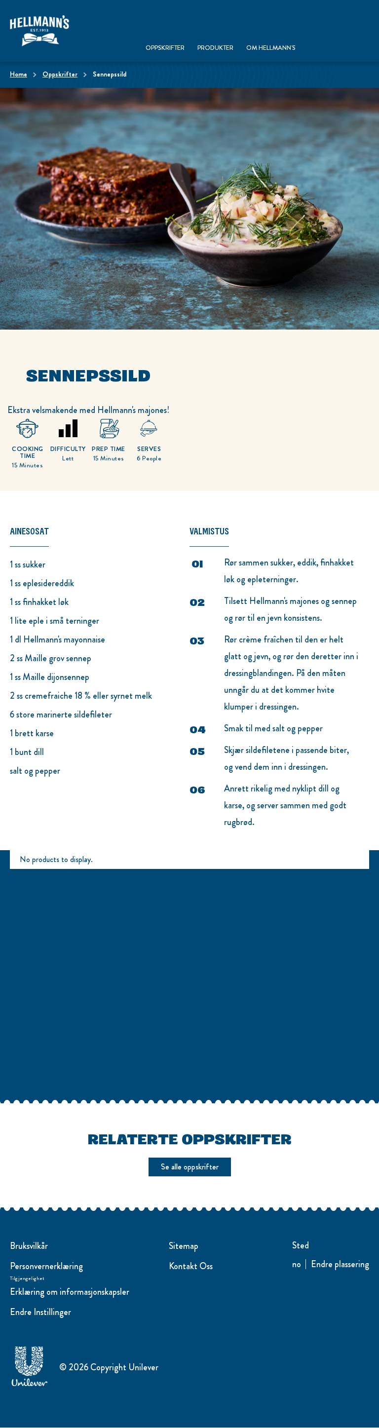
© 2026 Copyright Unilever (108, 1367)
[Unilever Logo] (29, 1384)
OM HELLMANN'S (271, 48)
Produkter (215, 48)
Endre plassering (340, 1264)
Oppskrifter (165, 48)
